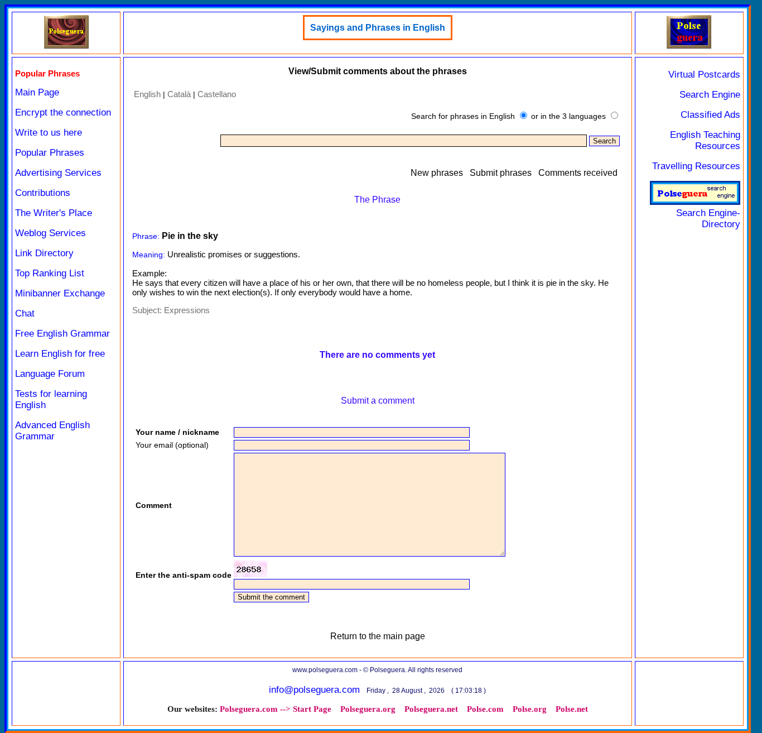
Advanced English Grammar (52, 431)
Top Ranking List (49, 273)
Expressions (187, 310)
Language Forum (50, 373)
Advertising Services (58, 172)
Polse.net (572, 709)
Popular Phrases (49, 152)
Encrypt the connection (63, 112)
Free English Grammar (62, 333)
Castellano (216, 94)
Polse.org (530, 709)
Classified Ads (710, 114)
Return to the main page (377, 636)
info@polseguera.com (314, 689)
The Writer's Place (53, 213)
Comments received (578, 173)
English (147, 94)
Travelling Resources (696, 166)
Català (179, 94)
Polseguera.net (431, 709)
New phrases (437, 173)
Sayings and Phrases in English (377, 27)
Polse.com (485, 709)
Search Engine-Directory (708, 218)
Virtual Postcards (704, 74)
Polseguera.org (368, 709)
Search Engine (709, 94)
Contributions (42, 193)
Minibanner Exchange (60, 293)
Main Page (37, 92)
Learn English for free (60, 353)
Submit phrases (501, 173)
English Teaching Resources (705, 140)
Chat (25, 313)
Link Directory (44, 253)
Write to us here (48, 132)
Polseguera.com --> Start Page (275, 709)
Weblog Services (50, 233)
